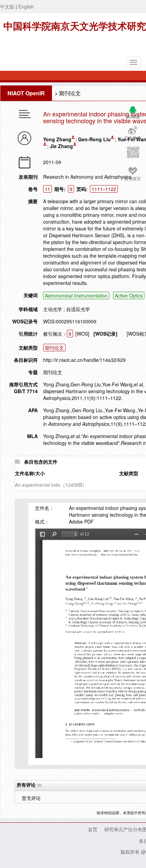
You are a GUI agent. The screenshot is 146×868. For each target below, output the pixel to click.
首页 (92, 829)
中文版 (7, 6)
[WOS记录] (105, 333)
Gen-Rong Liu (94, 139)
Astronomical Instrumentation (76, 295)
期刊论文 (70, 93)
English (26, 6)
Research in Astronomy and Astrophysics (87, 176)
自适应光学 (78, 309)
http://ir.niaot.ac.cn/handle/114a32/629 (84, 359)
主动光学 (52, 309)
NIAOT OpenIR (26, 93)
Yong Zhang (57, 139)
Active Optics (129, 295)
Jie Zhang (61, 146)
